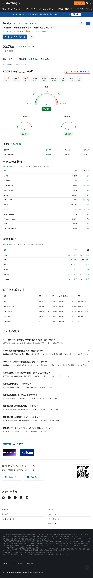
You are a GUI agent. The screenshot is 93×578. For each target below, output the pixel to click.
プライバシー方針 (17, 563)
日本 (27, 9)
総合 (4, 59)
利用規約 (5, 563)
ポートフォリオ (53, 519)
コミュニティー (47, 59)
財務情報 (22, 59)
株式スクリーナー (15, 9)
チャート (12, 59)
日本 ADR (80, 9)
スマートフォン (53, 514)
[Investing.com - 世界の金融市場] (13, 3)
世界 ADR (69, 9)
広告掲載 (5, 514)
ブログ (50, 509)
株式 (4, 9)
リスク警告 (30, 563)
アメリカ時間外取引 (47, 9)
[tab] (7, 79)
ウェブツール (53, 523)
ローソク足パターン (21, 64)
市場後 (60, 9)
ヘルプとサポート (8, 519)
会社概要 (5, 509)
